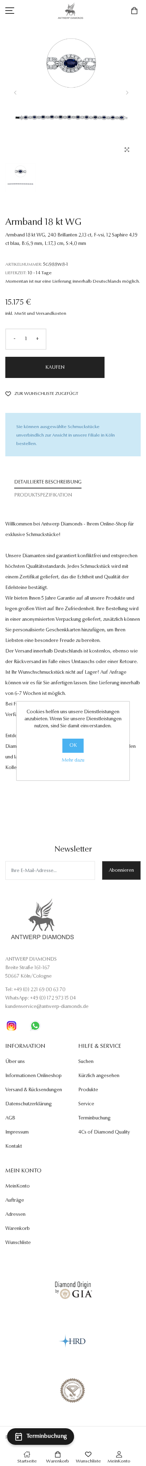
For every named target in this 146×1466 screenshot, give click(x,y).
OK (73, 745)
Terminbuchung (94, 1118)
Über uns (15, 1061)
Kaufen (54, 367)
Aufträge (14, 1200)
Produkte (88, 1090)
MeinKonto (17, 1186)
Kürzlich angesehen (98, 1076)
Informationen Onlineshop (33, 1076)
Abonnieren (121, 870)
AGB (10, 1118)
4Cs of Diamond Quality (104, 1132)
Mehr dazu (73, 760)
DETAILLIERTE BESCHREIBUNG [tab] (48, 482)
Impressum (17, 1132)
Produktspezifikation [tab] (43, 495)
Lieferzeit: (16, 273)
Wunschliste (18, 1242)
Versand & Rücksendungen (33, 1090)
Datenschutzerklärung (28, 1104)
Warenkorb (17, 1228)
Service (86, 1104)
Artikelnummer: (23, 264)
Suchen (86, 1061)
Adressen (15, 1214)
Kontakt (13, 1146)
